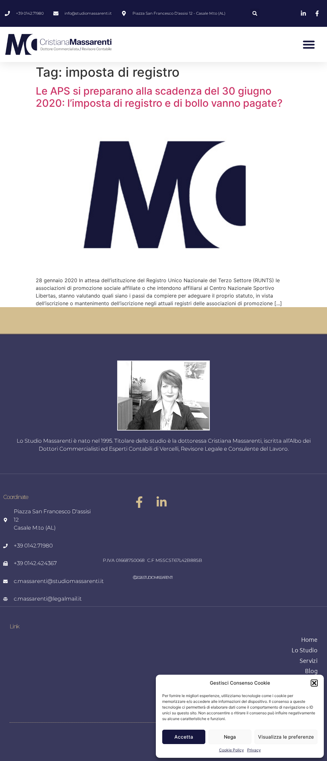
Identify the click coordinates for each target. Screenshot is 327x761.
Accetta (183, 737)
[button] (314, 683)
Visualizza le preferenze (286, 737)
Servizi (308, 662)
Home (309, 641)
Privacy (254, 750)
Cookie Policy (231, 750)
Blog (311, 672)
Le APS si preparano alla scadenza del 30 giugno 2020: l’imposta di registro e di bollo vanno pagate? (159, 97)
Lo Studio (304, 651)
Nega (230, 737)
